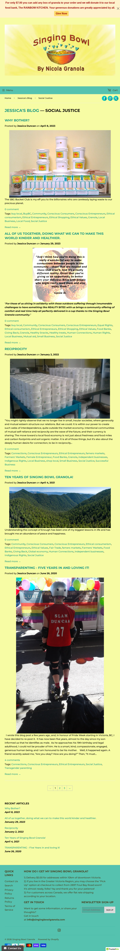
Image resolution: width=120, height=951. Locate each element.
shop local (52, 460)
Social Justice (39, 221)
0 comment (12, 209)
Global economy (38, 551)
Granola (92, 217)
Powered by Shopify (48, 939)
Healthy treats (57, 332)
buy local (16, 213)
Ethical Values (78, 217)
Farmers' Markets (15, 457)
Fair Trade (55, 547)
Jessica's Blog (25, 98)
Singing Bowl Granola (23, 939)
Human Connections (79, 332)
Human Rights (101, 332)
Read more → (13, 227)
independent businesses (92, 457)
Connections (19, 453)
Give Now (61, 13)
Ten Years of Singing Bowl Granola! (39, 477)
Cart (115, 90)
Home (8, 98)
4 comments (12, 760)
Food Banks (104, 328)
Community (39, 213)
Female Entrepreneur (39, 457)
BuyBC (27, 213)
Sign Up (109, 910)
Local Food (23, 221)
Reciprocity (16, 349)
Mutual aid (29, 336)
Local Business (13, 336)
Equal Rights (105, 325)
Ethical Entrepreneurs (35, 217)
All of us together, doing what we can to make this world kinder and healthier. (50, 818)
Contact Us (11, 881)
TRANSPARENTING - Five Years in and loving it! (47, 568)
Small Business (46, 336)
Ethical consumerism (17, 328)
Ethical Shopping (59, 217)
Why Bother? (17, 120)
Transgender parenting (18, 767)
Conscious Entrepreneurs (90, 213)
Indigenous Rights (15, 460)
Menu (9, 90)
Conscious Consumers (60, 213)
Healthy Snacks (39, 332)
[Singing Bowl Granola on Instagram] (59, 930)
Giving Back (12, 332)
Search (9, 885)
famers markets (95, 453)
